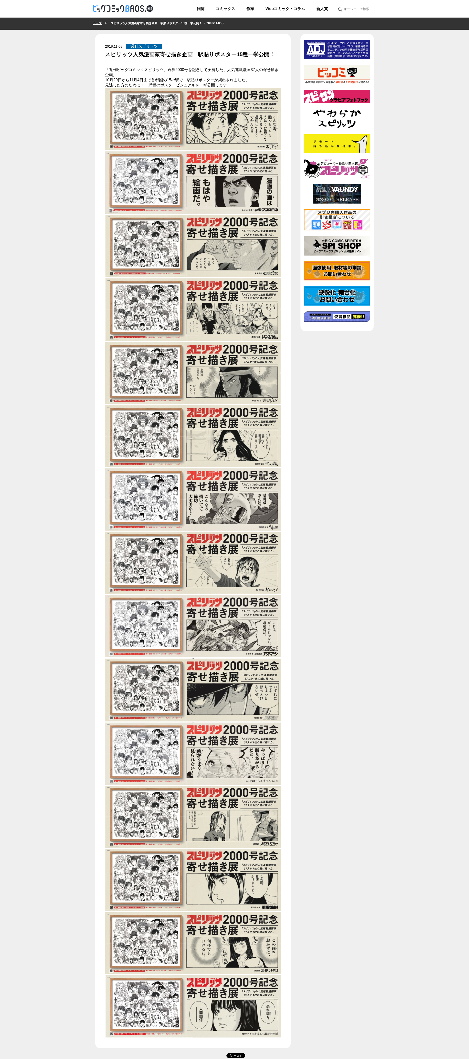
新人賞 (322, 9)
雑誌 (200, 9)
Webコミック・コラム (285, 9)
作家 (250, 9)
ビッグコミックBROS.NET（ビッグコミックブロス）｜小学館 (123, 8)
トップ (97, 23)
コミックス (225, 9)
